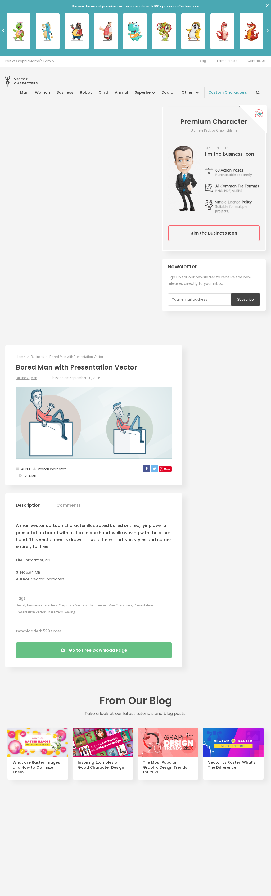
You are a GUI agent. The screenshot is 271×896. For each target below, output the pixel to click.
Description (28, 505)
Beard (20, 605)
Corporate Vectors (73, 605)
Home (20, 356)
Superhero (145, 92)
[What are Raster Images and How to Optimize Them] (37, 742)
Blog (202, 61)
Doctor (168, 92)
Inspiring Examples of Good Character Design (101, 765)
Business (65, 92)
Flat (91, 605)
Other (187, 92)
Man (24, 92)
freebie (101, 605)
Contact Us (256, 61)
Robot (86, 92)
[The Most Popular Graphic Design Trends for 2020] (168, 742)
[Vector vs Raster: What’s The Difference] (233, 742)
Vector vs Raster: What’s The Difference (231, 765)
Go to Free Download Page (97, 650)
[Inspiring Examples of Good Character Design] (103, 742)
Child (103, 92)
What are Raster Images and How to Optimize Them (36, 767)
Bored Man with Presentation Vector (76, 356)
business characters (42, 605)
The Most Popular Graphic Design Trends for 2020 (165, 767)
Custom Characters (227, 92)
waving (70, 612)
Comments (68, 505)
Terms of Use (226, 61)
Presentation (143, 605)
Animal (121, 92)
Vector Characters (21, 81)
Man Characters (120, 605)
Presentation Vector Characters (39, 612)
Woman (42, 92)
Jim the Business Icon (214, 233)
